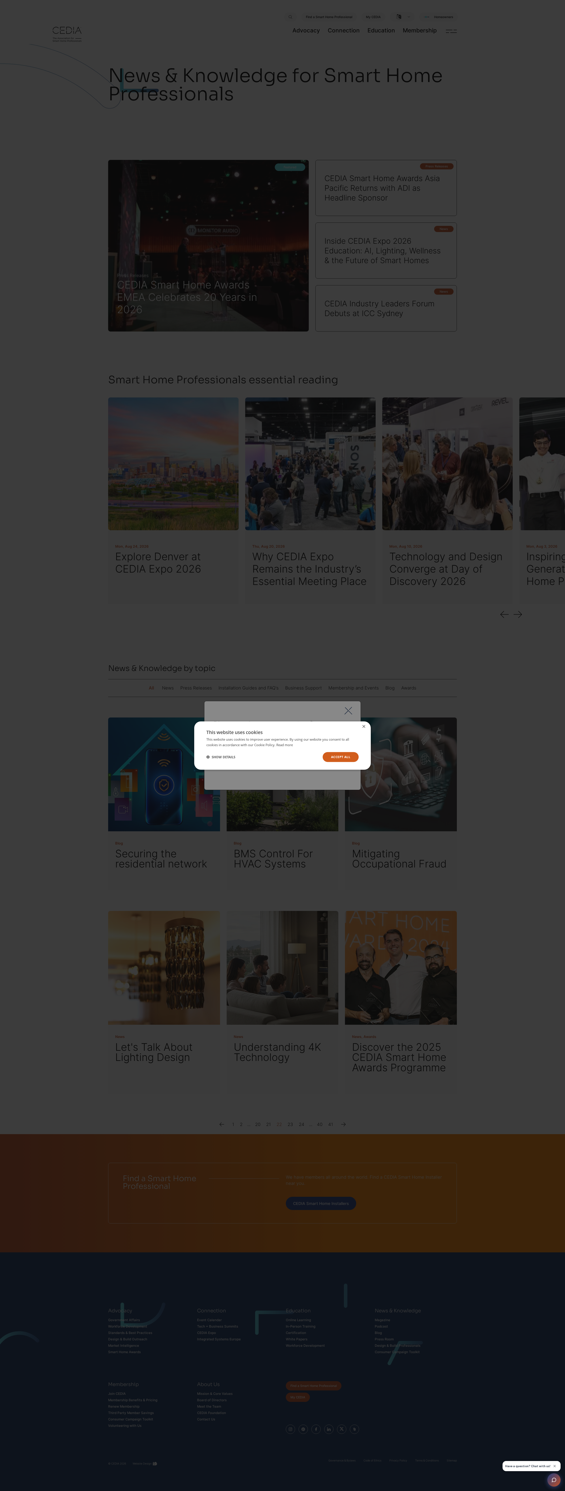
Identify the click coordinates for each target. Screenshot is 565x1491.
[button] (220, 757)
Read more (284, 745)
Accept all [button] (340, 757)
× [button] (363, 726)
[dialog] (282, 745)
